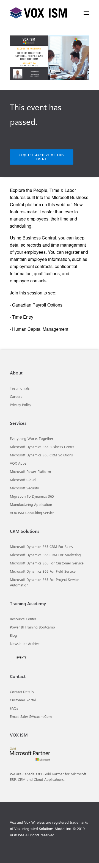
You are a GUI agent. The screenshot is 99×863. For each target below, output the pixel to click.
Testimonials (20, 388)
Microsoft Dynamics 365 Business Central (42, 446)
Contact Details (22, 691)
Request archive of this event (42, 157)
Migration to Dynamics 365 (32, 496)
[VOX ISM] (38, 12)
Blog (13, 635)
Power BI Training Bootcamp (32, 627)
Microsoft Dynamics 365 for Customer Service (47, 563)
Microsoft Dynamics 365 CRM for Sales (41, 546)
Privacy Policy (20, 404)
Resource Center (23, 618)
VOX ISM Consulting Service (32, 512)
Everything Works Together (31, 438)
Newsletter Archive (25, 643)
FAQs (14, 708)
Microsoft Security (24, 488)
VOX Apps (18, 463)
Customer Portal (23, 699)
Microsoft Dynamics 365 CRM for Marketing (45, 554)
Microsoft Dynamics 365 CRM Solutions (41, 455)
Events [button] (21, 657)
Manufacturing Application (31, 504)
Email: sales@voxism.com (31, 716)
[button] (86, 13)
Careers (16, 396)
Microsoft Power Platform (30, 471)
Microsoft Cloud (23, 479)
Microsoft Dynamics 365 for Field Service (43, 571)
